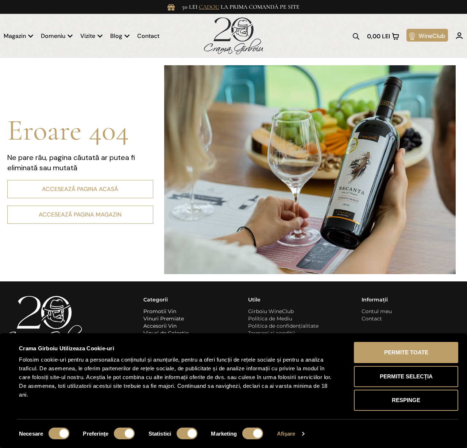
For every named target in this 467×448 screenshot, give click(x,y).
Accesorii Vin (160, 326)
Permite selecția (406, 376)
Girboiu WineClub (271, 311)
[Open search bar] (356, 36)
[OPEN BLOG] (127, 36)
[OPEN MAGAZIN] (31, 36)
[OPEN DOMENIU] (70, 36)
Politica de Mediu (270, 318)
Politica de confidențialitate (283, 326)
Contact (372, 318)
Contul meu (377, 311)
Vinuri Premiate (163, 318)
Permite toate (406, 352)
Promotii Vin (159, 311)
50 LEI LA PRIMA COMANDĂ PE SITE (241, 7)
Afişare (286, 434)
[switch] (124, 433)
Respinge (406, 400)
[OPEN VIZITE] (100, 36)
